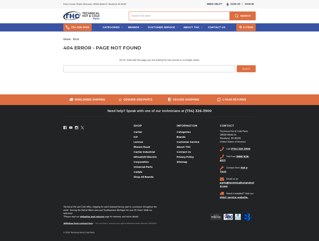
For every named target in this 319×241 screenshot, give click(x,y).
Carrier (138, 131)
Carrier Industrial (144, 151)
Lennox (138, 141)
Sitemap (182, 161)
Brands (133, 27)
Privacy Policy (185, 156)
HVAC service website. (234, 197)
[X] (82, 127)
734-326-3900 (80, 27)
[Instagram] (76, 127)
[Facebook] (65, 127)
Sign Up (235, 3)
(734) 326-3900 (198, 111)
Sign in (249, 3)
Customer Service (161, 27)
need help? (214, 3)
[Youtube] (70, 127)
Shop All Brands (144, 176)
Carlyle (138, 171)
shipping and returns (92, 216)
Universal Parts (143, 166)
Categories (111, 27)
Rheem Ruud (142, 146)
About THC (191, 27)
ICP (136, 136)
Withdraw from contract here (78, 223)
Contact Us (216, 27)
